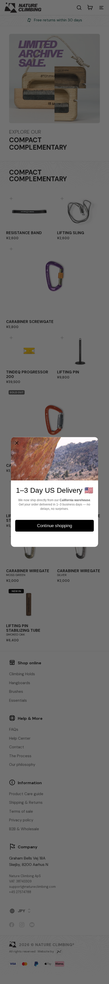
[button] (17, 443)
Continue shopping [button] (54, 525)
